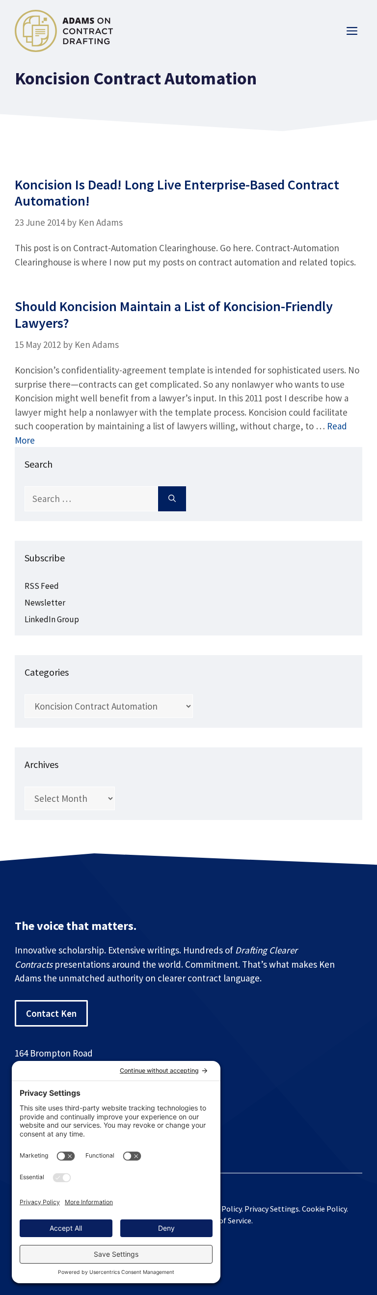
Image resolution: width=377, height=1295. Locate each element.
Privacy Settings (271, 1209)
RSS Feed (42, 586)
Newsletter (45, 602)
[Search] (172, 498)
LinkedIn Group (52, 619)
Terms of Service (223, 1220)
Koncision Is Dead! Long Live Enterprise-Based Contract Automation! (177, 193)
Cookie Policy (324, 1209)
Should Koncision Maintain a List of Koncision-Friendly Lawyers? (174, 314)
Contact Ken (51, 1013)
